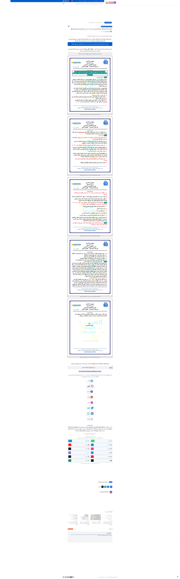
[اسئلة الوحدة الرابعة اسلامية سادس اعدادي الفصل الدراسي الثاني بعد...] (107, 517)
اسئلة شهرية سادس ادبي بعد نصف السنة (107, 26)
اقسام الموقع (101, 1)
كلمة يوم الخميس (77, 3)
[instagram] (72, 1)
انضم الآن (93, 440)
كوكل (88, 49)
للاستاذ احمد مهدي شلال (95, 375)
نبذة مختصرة (83, 3)
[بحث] (63, 4)
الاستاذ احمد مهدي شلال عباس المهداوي (104, 577)
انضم (92, 452)
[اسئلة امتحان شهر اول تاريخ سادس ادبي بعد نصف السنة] (96, 517)
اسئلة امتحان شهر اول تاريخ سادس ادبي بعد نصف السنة (96, 522)
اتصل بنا (89, 1)
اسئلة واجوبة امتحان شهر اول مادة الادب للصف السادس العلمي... (73, 523)
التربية (98, 3)
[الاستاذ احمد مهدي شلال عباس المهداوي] (110, 2)
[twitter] (70, 1)
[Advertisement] (90, 14)
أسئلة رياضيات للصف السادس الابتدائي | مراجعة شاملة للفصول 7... (94, 22)
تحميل (70, 460)
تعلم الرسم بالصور (94, 3)
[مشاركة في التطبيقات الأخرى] (99, 487)
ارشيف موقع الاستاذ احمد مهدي (95, 1)
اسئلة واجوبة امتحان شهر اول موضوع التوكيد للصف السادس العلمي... (84, 523)
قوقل (91, 49)
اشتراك (70, 444)
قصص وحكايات (88, 3)
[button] (108, 487)
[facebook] (68, 1)
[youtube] (67, 1)
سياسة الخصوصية (84, 1)
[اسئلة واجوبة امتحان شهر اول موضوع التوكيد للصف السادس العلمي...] (84, 517)
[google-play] (65, 1)
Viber (80, 1)
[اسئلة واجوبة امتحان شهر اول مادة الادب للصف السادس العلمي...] (73, 517)
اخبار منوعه (101, 3)
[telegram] (63, 1)
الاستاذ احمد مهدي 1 (107, 31)
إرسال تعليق (109, 533)
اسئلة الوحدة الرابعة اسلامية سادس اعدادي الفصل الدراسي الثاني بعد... (107, 523)
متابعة (92, 444)
